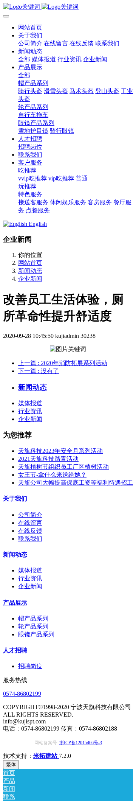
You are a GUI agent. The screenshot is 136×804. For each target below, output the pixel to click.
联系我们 (30, 538)
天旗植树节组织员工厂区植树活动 (63, 466)
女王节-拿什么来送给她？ (52, 474)
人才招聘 (15, 650)
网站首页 (30, 27)
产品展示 (15, 602)
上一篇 (62, 363)
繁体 (11, 764)
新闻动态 (30, 270)
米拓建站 (46, 756)
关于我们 (15, 498)
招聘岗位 (30, 666)
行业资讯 (30, 411)
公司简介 (30, 515)
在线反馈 (30, 530)
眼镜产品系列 (36, 634)
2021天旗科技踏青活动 (48, 459)
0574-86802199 (22, 693)
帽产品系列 (33, 618)
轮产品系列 (33, 626)
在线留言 (30, 522)
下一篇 (38, 371)
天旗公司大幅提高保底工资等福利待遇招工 (75, 482)
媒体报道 (30, 403)
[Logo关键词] (68, 7)
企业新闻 (30, 278)
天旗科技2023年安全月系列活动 (60, 451)
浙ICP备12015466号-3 (80, 742)
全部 (24, 59)
